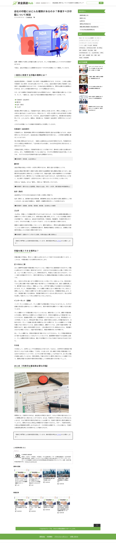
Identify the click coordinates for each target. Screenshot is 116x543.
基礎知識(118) (84, 15)
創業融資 (85, 50)
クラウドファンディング (84, 40)
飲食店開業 (86, 57)
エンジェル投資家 (89, 38)
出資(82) (82, 21)
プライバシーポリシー (61, 537)
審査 (95, 50)
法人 (90, 52)
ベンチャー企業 (82, 45)
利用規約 (49, 537)
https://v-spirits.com (31, 462)
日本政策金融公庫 (83, 52)
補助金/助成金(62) (85, 24)
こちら (59, 241)
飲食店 (80, 57)
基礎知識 (29, 17)
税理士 (101, 52)
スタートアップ (95, 40)
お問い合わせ (74, 537)
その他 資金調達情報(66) (87, 30)
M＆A (80, 38)
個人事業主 (99, 47)
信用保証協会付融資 (91, 47)
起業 (84, 55)
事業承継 (95, 45)
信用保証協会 (82, 47)
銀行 (92, 55)
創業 (80, 50)
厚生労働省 (90, 50)
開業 (96, 55)
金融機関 (88, 55)
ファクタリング (82, 43)
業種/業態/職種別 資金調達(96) (89, 27)
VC (83, 38)
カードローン (98, 38)
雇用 (99, 55)
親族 (80, 55)
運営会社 (42, 537)
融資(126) (83, 18)
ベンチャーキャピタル (93, 43)
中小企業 (90, 45)
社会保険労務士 (95, 52)
